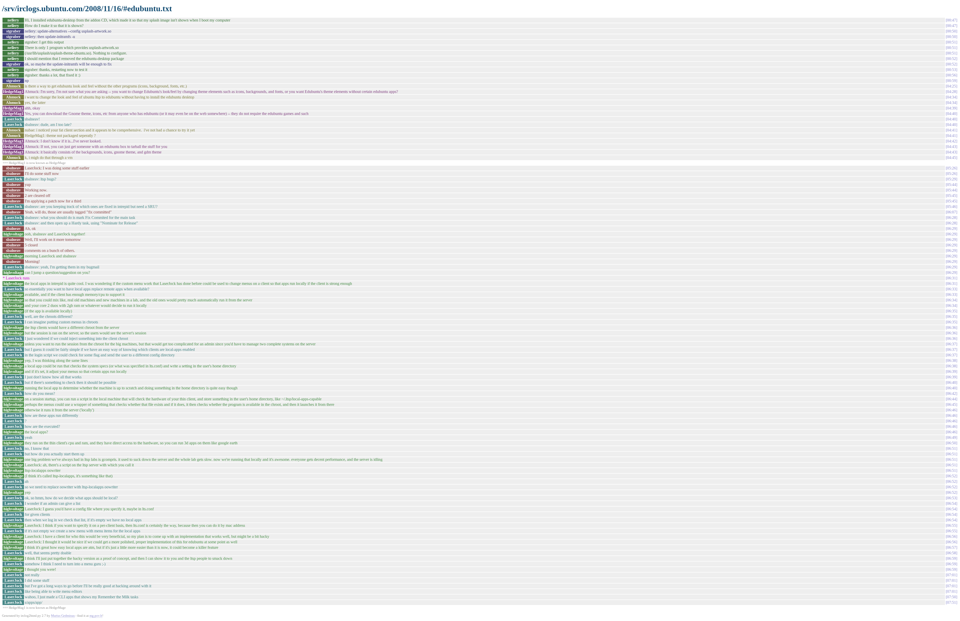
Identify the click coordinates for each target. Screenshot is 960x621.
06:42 (951, 393)
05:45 (951, 195)
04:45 (951, 157)
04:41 (951, 130)
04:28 (951, 91)
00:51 (951, 42)
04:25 (951, 86)
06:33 (951, 289)
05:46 (951, 206)
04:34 (951, 97)
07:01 (951, 575)
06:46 (951, 410)
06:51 (951, 448)
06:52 (951, 476)
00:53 (951, 69)
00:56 (951, 75)
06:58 (951, 553)
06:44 (951, 399)
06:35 (951, 311)
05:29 (951, 179)
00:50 (951, 31)
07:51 (951, 602)
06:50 (951, 443)
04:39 (951, 108)
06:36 (951, 327)
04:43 (951, 146)
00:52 (951, 58)
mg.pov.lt (96, 616)
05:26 (951, 168)
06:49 (951, 437)
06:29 (951, 228)
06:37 (951, 344)
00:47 (951, 20)
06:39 (951, 371)
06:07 (951, 212)
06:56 (951, 536)
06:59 (951, 558)
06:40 (951, 382)
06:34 (951, 300)
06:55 (951, 525)
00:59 (951, 80)
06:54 (951, 503)
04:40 (951, 113)
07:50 (951, 597)
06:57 (951, 547)
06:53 (951, 498)
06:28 (951, 217)
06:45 (951, 404)
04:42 (951, 141)
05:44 (951, 184)
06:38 (951, 360)
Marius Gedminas (63, 616)
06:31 (951, 278)
